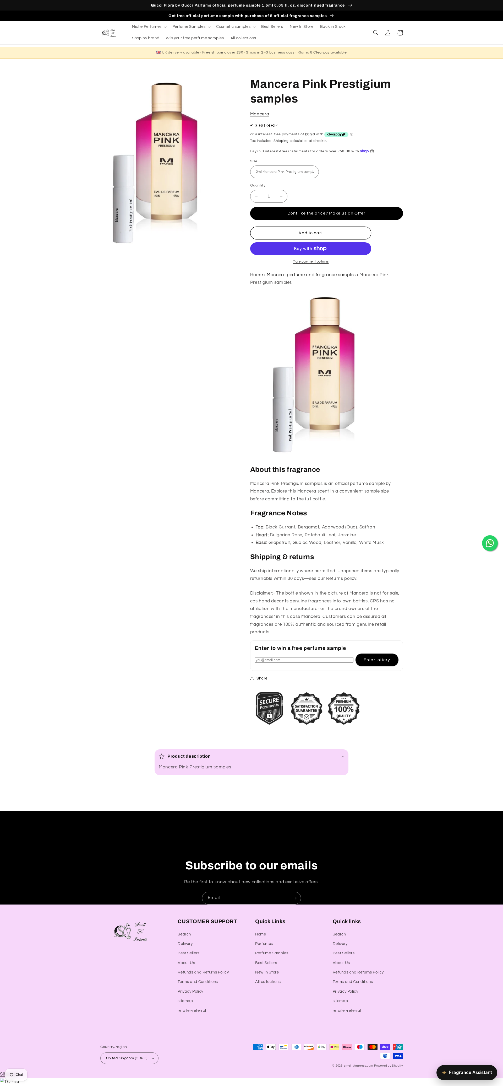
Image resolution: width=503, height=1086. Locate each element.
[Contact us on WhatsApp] (490, 543)
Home (256, 274)
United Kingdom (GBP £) (126, 1058)
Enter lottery (377, 660)
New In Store (267, 972)
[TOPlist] (9, 1081)
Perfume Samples (271, 953)
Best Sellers (189, 953)
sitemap (185, 1001)
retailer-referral (192, 1011)
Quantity (257, 185)
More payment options (311, 261)
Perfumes (264, 944)
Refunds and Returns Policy (203, 972)
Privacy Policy (190, 991)
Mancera (259, 114)
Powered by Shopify (388, 1065)
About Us (186, 963)
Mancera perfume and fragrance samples (311, 274)
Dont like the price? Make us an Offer (326, 213)
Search (184, 934)
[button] (149, 27)
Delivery (185, 944)
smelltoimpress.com (358, 1065)
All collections (268, 982)
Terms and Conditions (198, 982)
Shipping (281, 141)
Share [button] (261, 678)
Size (254, 161)
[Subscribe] (295, 898)
